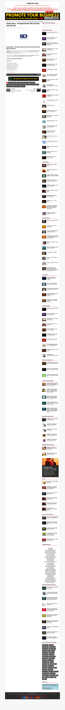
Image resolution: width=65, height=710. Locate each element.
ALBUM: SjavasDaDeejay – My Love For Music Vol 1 (52, 126)
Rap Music (47, 677)
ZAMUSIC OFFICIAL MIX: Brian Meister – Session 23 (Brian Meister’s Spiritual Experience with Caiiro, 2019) (52, 390)
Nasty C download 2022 (50, 556)
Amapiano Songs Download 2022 (50, 552)
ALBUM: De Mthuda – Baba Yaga (53, 141)
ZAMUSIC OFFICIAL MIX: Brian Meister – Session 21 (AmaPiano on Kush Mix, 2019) (53, 403)
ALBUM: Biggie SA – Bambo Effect (52, 165)
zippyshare (44, 679)
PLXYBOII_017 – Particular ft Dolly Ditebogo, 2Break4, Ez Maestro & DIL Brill (52, 487)
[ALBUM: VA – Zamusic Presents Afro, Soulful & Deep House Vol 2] (44, 370)
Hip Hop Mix (45, 669)
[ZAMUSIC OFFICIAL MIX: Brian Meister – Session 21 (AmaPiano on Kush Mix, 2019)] (44, 404)
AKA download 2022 (50, 558)
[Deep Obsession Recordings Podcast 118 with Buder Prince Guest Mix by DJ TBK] (44, 610)
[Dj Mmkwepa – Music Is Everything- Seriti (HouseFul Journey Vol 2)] (44, 449)
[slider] (38, 74)
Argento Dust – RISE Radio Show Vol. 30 (53, 627)
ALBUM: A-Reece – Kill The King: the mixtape (52, 116)
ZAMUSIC (15, 27)
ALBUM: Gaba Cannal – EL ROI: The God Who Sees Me (52, 65)
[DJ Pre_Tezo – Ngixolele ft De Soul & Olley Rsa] (44, 494)
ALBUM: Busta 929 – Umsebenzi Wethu (52, 147)
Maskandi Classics (46, 673)
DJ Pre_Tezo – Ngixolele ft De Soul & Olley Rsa (52, 493)
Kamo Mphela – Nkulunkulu (52, 252)
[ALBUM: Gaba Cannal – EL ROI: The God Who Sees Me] (44, 66)
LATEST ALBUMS (45, 162)
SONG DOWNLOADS (18, 21)
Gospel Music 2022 (50, 575)
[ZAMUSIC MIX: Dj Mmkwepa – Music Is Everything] (44, 455)
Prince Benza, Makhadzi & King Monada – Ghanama (52, 247)
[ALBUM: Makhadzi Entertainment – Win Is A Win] (44, 86)
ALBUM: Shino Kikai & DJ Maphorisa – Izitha (51, 131)
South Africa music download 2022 (50, 561)
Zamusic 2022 (50, 548)
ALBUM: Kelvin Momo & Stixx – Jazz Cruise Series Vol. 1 (52, 111)
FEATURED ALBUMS (46, 305)
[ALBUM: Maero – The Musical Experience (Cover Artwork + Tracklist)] (44, 301)
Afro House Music (52, 648)
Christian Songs (45, 658)
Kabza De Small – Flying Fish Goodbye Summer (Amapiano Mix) (52, 522)
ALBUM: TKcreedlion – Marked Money (52, 191)
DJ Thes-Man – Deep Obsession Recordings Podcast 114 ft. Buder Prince (52, 615)
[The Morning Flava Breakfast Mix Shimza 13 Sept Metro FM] (44, 594)
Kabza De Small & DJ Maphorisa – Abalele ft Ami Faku (52, 231)
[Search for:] (50, 26)
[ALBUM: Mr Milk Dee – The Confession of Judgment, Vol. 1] (44, 181)
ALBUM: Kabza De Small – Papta (52, 32)
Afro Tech (44, 650)
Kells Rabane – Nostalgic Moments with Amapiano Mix (52, 637)
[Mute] (36, 74)
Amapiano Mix (32, 82)
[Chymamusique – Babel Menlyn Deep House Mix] (44, 541)
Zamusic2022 (50, 549)
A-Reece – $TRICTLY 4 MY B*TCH (53, 262)
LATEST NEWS (45, 274)
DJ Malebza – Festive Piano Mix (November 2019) (52, 419)
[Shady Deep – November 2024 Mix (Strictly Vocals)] (44, 529)
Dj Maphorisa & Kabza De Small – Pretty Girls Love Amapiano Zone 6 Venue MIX (52, 236)
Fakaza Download (50, 567)
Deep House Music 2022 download (50, 581)
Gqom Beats (45, 667)
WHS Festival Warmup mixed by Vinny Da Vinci (52, 588)
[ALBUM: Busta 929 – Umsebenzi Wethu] (44, 148)
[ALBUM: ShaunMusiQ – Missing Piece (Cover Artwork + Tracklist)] (44, 295)
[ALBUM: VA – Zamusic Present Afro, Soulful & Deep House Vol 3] (44, 364)
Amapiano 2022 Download (50, 551)
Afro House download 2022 (50, 572)
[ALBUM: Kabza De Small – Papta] (44, 34)
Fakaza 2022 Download (50, 568)
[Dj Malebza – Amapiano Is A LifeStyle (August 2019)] (44, 441)
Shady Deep (9, 86)
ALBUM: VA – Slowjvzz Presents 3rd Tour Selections (52, 185)
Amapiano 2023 (51, 652)
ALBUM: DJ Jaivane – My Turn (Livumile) (52, 152)
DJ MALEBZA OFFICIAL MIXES (47, 416)
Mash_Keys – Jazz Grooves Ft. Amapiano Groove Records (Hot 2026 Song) (52, 43)
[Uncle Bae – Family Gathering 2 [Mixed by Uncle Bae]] (44, 633)
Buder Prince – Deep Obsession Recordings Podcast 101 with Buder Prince (52, 621)
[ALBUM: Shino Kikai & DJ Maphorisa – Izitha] (44, 132)
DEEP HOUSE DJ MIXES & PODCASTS (49, 584)
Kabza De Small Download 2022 (50, 550)
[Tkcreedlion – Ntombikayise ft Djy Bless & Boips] (44, 499)
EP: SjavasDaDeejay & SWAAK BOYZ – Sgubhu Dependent (52, 75)
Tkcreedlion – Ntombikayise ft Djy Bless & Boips (52, 498)
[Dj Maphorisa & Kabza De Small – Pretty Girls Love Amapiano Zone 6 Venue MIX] (44, 237)
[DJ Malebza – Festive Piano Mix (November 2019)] (44, 420)
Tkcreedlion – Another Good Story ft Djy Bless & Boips (52, 503)
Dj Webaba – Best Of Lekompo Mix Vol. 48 (52, 482)
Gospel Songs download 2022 (50, 573)
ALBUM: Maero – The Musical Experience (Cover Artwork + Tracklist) (52, 300)
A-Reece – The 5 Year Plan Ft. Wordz (52, 258)
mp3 (37, 84)
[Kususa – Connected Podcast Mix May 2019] (44, 605)
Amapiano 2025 (45, 654)
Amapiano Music (10, 84)
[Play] (7, 74)
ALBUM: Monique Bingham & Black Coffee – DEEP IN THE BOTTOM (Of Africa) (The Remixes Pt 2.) (52, 207)
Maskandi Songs (52, 675)
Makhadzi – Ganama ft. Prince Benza (52, 242)
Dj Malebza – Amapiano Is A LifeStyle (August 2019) (52, 440)
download (23, 84)
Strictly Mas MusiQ (16, 86)
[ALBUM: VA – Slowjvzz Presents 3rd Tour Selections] (44, 187)
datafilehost (16, 84)
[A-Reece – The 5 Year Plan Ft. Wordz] (44, 259)
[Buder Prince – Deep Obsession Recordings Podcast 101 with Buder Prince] (44, 622)
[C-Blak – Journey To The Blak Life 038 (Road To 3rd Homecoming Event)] (44, 535)
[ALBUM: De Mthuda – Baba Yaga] (44, 143)
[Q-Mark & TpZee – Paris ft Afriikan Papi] (44, 227)
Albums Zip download (50, 582)
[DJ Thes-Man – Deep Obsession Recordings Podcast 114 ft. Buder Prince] (44, 616)
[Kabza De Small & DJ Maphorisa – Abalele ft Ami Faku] (44, 232)
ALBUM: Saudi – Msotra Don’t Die (52, 136)
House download (50, 576)
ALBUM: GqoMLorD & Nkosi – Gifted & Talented (52, 196)
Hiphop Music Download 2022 (50, 570)
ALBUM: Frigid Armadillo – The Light (52, 170)
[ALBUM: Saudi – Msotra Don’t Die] (44, 138)
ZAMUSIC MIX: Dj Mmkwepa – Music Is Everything (52, 454)
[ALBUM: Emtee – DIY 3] (44, 107)
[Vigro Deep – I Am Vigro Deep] (44, 222)
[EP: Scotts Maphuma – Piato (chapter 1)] (44, 55)
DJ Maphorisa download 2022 (50, 569)
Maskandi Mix (52, 673)
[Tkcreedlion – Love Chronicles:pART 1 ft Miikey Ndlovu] (44, 510)
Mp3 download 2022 (50, 559)
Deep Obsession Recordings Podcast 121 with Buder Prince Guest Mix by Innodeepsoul (52, 598)
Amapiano (19, 82)
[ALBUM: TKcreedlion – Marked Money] (44, 192)
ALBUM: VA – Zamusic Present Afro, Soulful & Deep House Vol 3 (52, 363)
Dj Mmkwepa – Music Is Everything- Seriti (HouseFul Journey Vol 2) (52, 448)
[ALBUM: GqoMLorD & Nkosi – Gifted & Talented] (44, 197)
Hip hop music (50, 669)
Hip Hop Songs (45, 671)
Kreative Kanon (40, 695)
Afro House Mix (45, 648)
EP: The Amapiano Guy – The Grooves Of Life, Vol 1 (52, 38)
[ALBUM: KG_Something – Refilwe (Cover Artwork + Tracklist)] (44, 290)
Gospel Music (45, 665)
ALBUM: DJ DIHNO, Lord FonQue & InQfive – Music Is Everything (52, 175)
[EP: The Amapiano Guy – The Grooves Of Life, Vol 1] (44, 39)
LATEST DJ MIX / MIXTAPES (47, 514)
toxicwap (23, 86)
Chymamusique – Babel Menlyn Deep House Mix (52, 539)
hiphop (55, 667)
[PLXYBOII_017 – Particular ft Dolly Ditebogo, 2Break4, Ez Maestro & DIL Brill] (44, 488)
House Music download (50, 577)
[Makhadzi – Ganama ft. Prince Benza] (44, 243)
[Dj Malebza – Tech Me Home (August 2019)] (44, 431)
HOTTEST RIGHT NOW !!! (47, 30)
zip (55, 677)
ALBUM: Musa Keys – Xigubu (52, 69)
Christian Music (52, 656)
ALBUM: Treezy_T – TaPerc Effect (52, 201)
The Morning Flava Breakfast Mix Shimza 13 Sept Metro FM (52, 593)
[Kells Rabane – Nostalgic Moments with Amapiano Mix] (44, 638)
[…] (50, 475)
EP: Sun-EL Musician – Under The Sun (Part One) (52, 59)
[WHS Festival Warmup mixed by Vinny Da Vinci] (44, 589)
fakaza (28, 84)
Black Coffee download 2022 (50, 566)
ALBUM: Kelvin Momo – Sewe (52, 120)
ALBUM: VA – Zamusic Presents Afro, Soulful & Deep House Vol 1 (52, 375)
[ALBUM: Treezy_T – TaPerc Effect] (44, 202)
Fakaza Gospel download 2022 (50, 574)
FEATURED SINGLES (46, 218)
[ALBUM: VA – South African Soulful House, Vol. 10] (44, 214)
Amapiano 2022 (25, 82)
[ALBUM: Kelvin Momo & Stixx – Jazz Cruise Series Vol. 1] (44, 112)
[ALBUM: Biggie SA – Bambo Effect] (44, 166)
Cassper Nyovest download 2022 (50, 557)
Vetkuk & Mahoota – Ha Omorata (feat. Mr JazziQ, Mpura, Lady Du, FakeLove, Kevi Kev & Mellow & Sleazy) (52, 269)
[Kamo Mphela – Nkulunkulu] (44, 254)
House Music (33, 84)
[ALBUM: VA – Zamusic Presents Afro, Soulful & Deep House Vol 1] (44, 376)
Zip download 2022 (50, 560)
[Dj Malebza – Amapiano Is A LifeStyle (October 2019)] (44, 425)
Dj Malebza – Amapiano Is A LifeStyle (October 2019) (52, 424)
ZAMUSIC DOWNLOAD (10, 21)
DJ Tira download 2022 (50, 565)
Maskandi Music (45, 675)
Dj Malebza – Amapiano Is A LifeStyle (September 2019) (52, 435)
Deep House (44, 660)
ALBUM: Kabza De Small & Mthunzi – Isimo (51, 157)
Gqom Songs (50, 667)
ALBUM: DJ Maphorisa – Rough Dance (52, 90)
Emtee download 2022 (50, 564)
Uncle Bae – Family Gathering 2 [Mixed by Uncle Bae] (52, 632)
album (48, 650)
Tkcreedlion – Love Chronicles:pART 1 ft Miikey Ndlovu (52, 509)
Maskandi (56, 671)
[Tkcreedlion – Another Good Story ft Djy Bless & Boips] (44, 504)
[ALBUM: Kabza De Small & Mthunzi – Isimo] (44, 158)
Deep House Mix (50, 660)
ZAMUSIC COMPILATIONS (47, 360)
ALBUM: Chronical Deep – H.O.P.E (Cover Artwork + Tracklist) (51, 278)
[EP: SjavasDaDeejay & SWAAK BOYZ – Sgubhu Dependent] (44, 76)
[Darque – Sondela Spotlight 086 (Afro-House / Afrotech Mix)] (44, 518)
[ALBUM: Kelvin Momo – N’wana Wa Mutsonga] (44, 50)
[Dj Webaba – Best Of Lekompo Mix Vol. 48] (44, 483)
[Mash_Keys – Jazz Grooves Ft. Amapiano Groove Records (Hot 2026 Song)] (44, 44)
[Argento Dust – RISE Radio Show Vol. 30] (44, 628)
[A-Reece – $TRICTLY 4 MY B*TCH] (44, 264)
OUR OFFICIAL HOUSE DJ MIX (47, 380)
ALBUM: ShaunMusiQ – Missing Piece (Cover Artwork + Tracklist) (52, 294)
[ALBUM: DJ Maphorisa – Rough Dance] (44, 91)
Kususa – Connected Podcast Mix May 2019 (52, 604)
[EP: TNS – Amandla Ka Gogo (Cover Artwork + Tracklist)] (44, 285)
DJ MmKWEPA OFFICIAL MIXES (48, 444)
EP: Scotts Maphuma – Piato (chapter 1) (52, 54)
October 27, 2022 (10, 27)
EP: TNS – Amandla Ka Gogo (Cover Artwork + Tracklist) (52, 284)
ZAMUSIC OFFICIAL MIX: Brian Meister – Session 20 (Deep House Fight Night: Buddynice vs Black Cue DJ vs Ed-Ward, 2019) (52, 410)
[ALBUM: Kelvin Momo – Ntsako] (44, 102)
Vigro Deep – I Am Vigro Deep (52, 220)
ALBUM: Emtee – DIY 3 (51, 105)
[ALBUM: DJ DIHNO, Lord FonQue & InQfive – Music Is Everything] (44, 176)
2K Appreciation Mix (12, 82)
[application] (23, 75)
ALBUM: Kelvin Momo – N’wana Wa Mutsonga (52, 49)
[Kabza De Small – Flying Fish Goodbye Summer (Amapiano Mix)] (44, 523)
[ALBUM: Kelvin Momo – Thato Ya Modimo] (44, 81)
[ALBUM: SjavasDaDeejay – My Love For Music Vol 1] (44, 127)
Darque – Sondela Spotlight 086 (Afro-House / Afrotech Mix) (52, 517)
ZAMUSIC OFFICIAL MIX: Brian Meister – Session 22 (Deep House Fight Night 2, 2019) (52, 397)
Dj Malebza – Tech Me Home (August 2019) (52, 429)
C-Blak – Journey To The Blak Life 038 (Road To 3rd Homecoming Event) (52, 534)
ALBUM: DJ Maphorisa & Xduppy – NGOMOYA (52, 95)
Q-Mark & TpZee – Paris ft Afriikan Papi (52, 226)
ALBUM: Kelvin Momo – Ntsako (52, 100)
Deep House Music (46, 662)
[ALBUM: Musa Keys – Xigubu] (44, 71)
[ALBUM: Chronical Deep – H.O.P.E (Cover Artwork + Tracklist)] (44, 279)
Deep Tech (51, 662)
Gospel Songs (51, 665)
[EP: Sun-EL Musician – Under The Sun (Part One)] (44, 61)
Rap (43, 677)
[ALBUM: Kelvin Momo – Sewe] (44, 122)
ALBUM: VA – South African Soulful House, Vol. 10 (52, 213)
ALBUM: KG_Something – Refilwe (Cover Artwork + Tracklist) (53, 289)
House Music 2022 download (50, 580)
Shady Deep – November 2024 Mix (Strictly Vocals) (52, 528)
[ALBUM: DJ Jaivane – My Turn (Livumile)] (44, 153)
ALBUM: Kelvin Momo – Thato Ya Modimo (53, 80)
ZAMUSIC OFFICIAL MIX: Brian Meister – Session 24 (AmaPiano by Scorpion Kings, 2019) (53, 384)
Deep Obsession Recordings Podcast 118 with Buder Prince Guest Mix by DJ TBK (52, 609)
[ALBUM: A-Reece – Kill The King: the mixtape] (44, 117)
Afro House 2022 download (50, 578)
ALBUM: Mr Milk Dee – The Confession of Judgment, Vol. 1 (52, 180)
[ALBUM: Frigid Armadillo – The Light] (44, 171)
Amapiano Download (50, 553)
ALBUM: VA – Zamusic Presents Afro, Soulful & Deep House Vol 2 (52, 369)
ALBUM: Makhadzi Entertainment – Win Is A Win (52, 85)
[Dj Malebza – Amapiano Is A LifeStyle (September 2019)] (44, 436)
